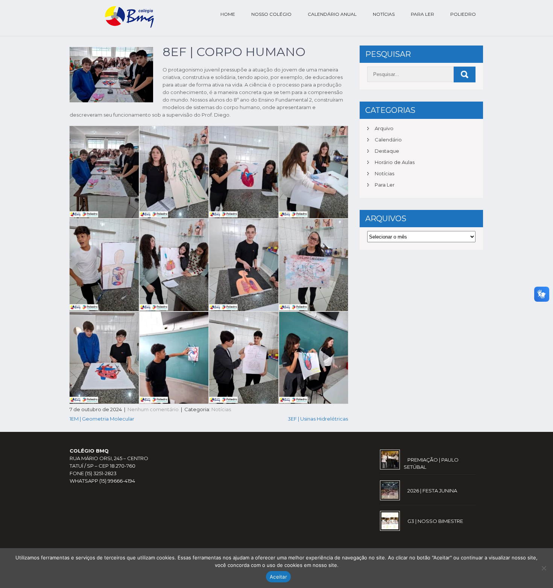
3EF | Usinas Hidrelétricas (318, 419)
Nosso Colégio (271, 14)
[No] (543, 568)
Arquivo (384, 128)
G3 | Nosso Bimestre (435, 521)
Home (227, 14)
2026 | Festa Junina (432, 491)
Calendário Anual (332, 14)
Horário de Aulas (395, 162)
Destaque (387, 151)
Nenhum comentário (153, 409)
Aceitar (278, 577)
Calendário (388, 140)
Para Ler (422, 14)
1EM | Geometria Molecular (102, 419)
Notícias (384, 14)
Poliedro (463, 14)
